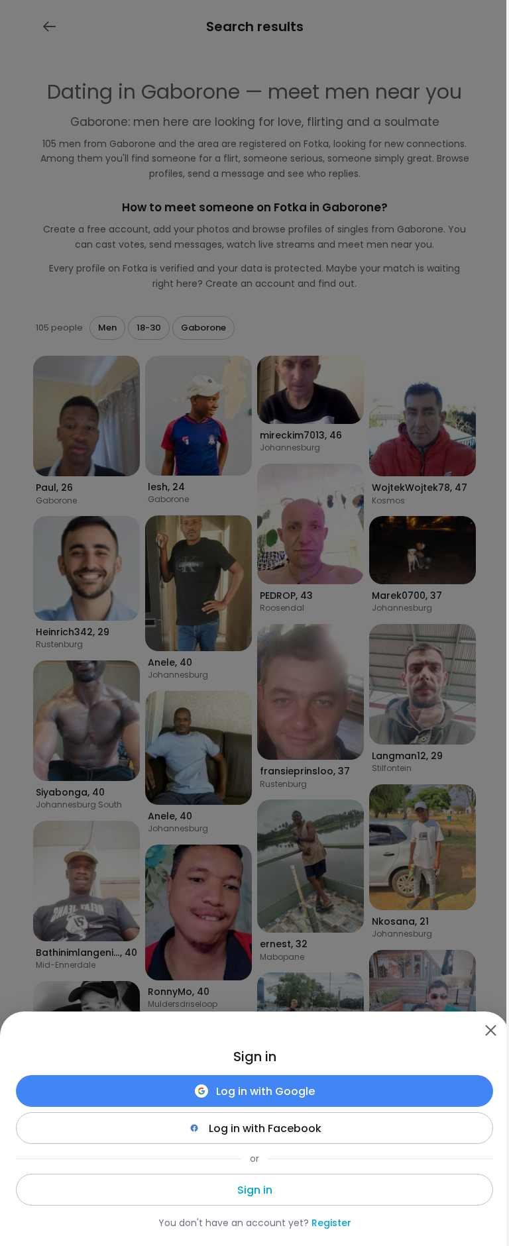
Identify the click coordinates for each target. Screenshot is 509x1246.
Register (331, 1222)
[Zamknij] (490, 1030)
